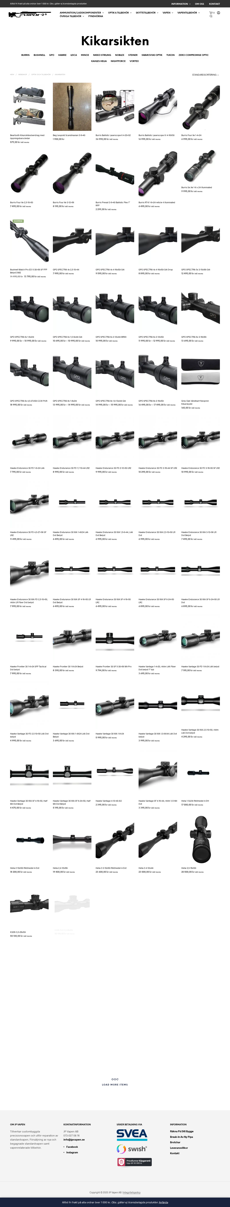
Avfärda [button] (163, 1202)
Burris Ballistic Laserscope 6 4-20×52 (113, 135)
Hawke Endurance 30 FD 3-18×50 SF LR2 (200, 468)
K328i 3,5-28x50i (18, 932)
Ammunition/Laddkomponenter (80, 13)
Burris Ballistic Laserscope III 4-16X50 (156, 135)
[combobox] (197, 75)
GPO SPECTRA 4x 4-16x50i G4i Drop (156, 269)
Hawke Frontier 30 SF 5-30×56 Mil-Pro (114, 666)
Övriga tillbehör (70, 16)
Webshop (22, 75)
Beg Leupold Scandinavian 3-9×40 (69, 135)
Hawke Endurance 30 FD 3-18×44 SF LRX (158, 468)
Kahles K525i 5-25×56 (149, 999)
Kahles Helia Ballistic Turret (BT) (154, 932)
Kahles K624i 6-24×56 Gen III (23, 1063)
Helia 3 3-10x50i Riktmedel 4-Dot (111, 868)
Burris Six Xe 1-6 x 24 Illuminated (196, 187)
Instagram (72, 1152)
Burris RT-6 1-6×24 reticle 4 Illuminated (157, 202)
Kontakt (214, 4)
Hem (12, 75)
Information (179, 4)
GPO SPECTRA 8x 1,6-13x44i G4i (111, 400)
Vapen (166, 13)
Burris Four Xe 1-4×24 (191, 135)
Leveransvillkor (179, 1147)
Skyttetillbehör (146, 13)
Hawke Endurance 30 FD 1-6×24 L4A (27, 468)
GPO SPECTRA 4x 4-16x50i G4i (110, 269)
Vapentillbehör (187, 13)
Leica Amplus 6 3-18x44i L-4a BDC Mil (156, 1063)
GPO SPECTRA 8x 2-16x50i (151, 400)
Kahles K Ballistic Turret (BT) (23, 999)
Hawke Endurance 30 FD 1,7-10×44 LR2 (71, 468)
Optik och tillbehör (41, 75)
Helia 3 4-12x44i (146, 868)
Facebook (72, 1146)
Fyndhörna (95, 16)
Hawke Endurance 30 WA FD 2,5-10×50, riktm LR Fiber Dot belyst (29, 601)
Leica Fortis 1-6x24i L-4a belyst (196, 1061)
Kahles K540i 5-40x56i (191, 999)
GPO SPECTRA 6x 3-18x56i (193, 336)
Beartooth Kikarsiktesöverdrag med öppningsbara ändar (27, 137)
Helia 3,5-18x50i (188, 868)
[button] (212, 13)
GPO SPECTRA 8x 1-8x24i (65, 400)
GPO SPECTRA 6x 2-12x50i (151, 336)
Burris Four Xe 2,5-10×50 (21, 202)
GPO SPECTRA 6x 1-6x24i (22, 336)
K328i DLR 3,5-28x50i (63, 932)
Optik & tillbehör (118, 13)
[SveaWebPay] (132, 1134)
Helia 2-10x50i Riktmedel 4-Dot (24, 868)
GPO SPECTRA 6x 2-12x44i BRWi (111, 336)
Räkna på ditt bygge (181, 1131)
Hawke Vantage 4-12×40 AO (109, 800)
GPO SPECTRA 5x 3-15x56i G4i (195, 269)
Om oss (199, 4)
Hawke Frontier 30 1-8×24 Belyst (68, 666)
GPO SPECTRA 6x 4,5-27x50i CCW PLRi (28, 400)
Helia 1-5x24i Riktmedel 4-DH (195, 800)
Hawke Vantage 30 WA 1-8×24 (110, 733)
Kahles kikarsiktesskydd (64, 1055)
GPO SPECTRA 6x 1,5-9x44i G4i (67, 336)
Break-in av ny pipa (181, 1136)
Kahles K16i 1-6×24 (61, 999)
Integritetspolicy (131, 1192)
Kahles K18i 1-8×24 (104, 999)
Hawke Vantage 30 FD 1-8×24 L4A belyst (200, 666)
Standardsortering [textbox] (204, 75)
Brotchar (175, 1142)
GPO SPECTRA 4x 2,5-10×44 (66, 269)
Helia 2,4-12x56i (60, 868)
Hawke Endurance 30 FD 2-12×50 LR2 (113, 468)
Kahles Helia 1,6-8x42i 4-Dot (109, 932)
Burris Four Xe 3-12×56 (63, 202)
